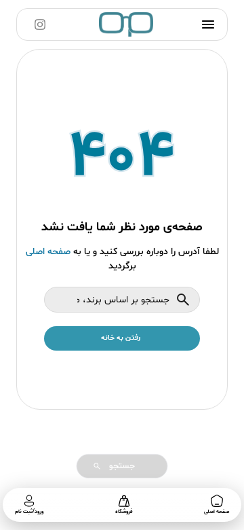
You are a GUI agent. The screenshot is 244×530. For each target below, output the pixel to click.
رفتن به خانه (120, 338)
